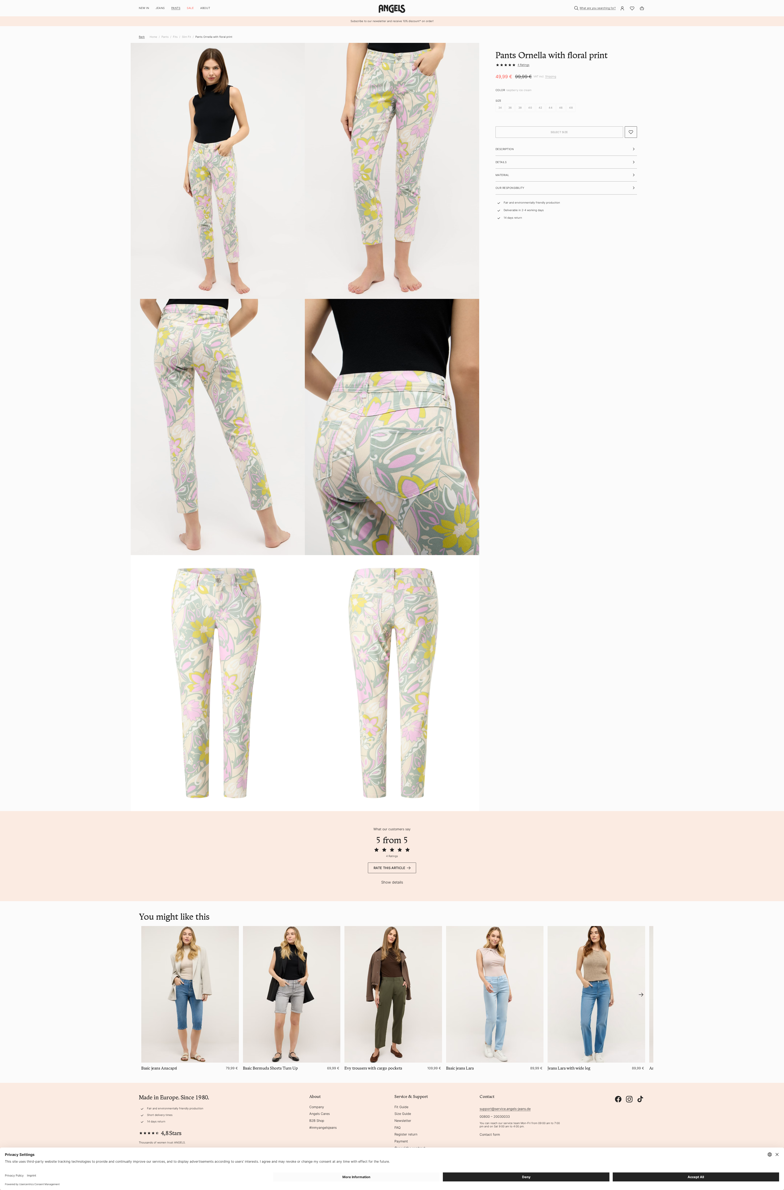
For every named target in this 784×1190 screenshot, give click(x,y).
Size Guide (402, 1114)
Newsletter (402, 1121)
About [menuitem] (205, 8)
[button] (559, 132)
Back (142, 36)
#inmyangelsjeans (323, 1128)
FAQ (397, 1128)
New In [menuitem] (144, 8)
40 (530, 107)
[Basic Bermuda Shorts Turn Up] (292, 994)
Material (502, 175)
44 (550, 107)
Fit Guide (401, 1107)
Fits (175, 36)
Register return (405, 1134)
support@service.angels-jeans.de (505, 1109)
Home (153, 36)
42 (540, 107)
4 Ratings (523, 64)
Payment (401, 1141)
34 (500, 107)
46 (561, 107)
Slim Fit (186, 36)
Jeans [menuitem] (160, 8)
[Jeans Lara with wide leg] (596, 994)
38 (520, 107)
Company (316, 1107)
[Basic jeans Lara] (495, 994)
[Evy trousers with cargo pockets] (393, 994)
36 (510, 107)
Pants (165, 36)
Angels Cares (319, 1114)
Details (501, 162)
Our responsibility (510, 188)
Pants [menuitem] (175, 8)
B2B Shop (316, 1121)
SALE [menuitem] (190, 8)
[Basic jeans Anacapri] (190, 994)
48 (571, 107)
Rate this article (389, 868)
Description (505, 149)
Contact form (490, 1135)
